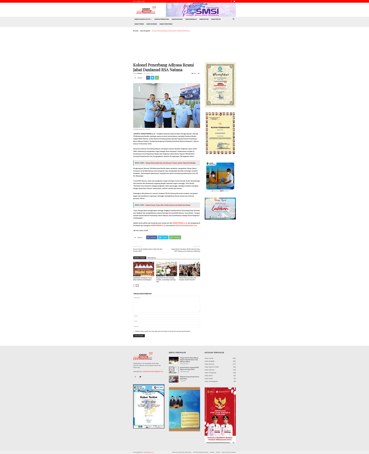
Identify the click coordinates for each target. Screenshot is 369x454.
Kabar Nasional (177, 19)
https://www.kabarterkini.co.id (186, 225)
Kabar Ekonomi (151, 24)
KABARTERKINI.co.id (180, 223)
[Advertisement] (184, 47)
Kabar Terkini (139, 24)
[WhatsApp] (157, 78)
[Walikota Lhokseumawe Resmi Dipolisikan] (174, 379)
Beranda (135, 31)
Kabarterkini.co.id (148, 452)
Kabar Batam (204, 19)
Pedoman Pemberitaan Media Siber (182, 452)
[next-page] (137, 285)
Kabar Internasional (162, 19)
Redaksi (139, 73)
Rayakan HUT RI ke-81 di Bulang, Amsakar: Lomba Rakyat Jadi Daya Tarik (166, 279)
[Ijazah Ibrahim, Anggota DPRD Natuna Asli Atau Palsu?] (174, 370)
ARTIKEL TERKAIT (139, 258)
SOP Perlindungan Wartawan (201, 452)
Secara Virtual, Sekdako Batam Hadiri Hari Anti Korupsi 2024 (147, 250)
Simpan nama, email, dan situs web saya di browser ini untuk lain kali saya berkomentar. (162, 331)
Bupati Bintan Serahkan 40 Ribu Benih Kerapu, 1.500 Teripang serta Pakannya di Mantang (186, 250)
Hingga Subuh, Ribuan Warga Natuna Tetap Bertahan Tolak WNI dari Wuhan (189, 359)
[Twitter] (234, 1)
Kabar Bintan (216, 19)
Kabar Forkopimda (166, 24)
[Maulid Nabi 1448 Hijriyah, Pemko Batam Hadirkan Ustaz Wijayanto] (143, 269)
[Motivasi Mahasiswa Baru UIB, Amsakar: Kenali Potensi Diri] (189, 269)
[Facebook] (231, 1)
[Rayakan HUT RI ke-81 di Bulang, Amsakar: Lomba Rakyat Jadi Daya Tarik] (166, 269)
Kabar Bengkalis (191, 19)
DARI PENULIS (151, 258)
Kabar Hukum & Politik (142, 19)
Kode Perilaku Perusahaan (229, 452)
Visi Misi (218, 452)
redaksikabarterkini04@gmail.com (152, 371)
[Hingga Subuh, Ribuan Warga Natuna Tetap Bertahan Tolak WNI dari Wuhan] (174, 360)
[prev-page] (134, 285)
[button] (233, 19)
